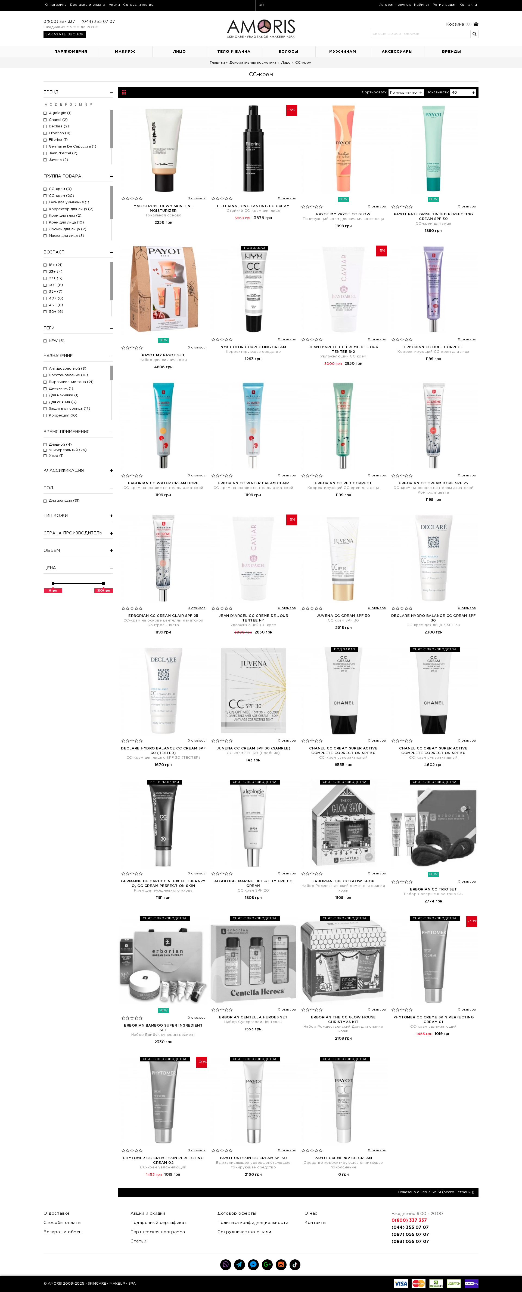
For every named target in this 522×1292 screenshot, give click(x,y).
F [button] (66, 104)
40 (454, 92)
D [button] (56, 104)
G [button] (71, 104)
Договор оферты (236, 1213)
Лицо (286, 62)
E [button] (61, 104)
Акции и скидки (147, 1213)
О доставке (57, 1213)
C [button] (51, 104)
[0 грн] (53, 583)
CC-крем (303, 62)
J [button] (75, 104)
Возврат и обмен (63, 1232)
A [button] (46, 104)
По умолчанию (403, 92)
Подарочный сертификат (158, 1222)
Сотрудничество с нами (244, 1232)
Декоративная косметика (252, 62)
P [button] (91, 104)
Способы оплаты (62, 1222)
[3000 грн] (103, 583)
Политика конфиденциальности (252, 1222)
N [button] (86, 104)
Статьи (138, 1241)
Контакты (315, 1222)
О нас (311, 1213)
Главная (217, 62)
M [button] (80, 104)
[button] (424, 24)
